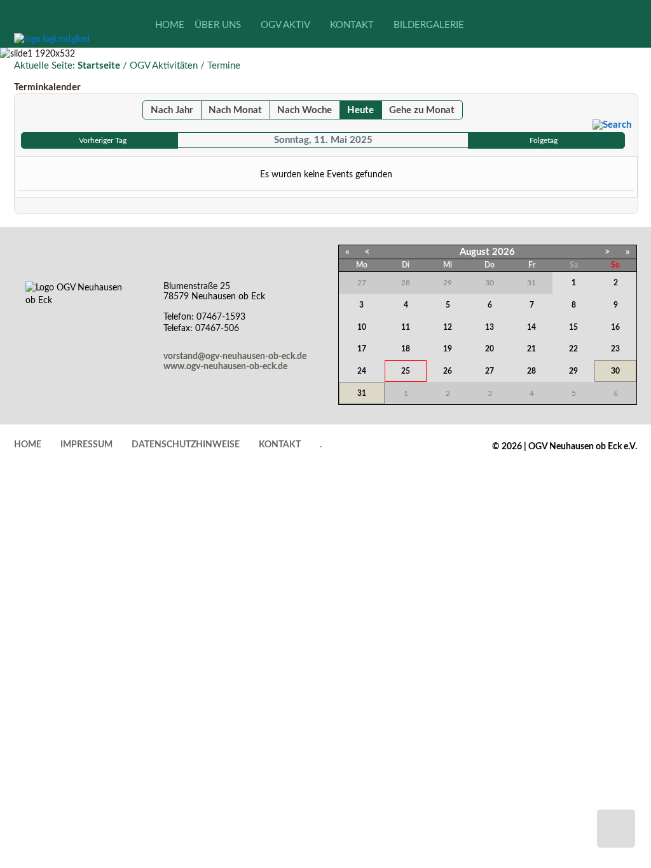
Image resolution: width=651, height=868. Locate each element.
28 (531, 371)
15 (573, 327)
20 (489, 349)
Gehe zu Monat (422, 110)
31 (361, 393)
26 (447, 371)
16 (615, 327)
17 (361, 349)
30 (615, 371)
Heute (360, 110)
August (475, 252)
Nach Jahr (172, 110)
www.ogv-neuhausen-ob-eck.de (225, 366)
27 (489, 371)
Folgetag (544, 140)
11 (405, 327)
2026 (503, 252)
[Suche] (612, 125)
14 (531, 327)
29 (573, 371)
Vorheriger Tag (103, 140)
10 (361, 327)
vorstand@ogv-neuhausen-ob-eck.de (234, 356)
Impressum (86, 444)
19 (447, 349)
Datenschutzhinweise (186, 444)
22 (573, 349)
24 (361, 371)
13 (489, 327)
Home (27, 444)
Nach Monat (235, 110)
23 (615, 349)
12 (447, 327)
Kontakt (280, 444)
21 (531, 349)
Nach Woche (304, 110)
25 (405, 371)
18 (405, 349)
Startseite (99, 66)
